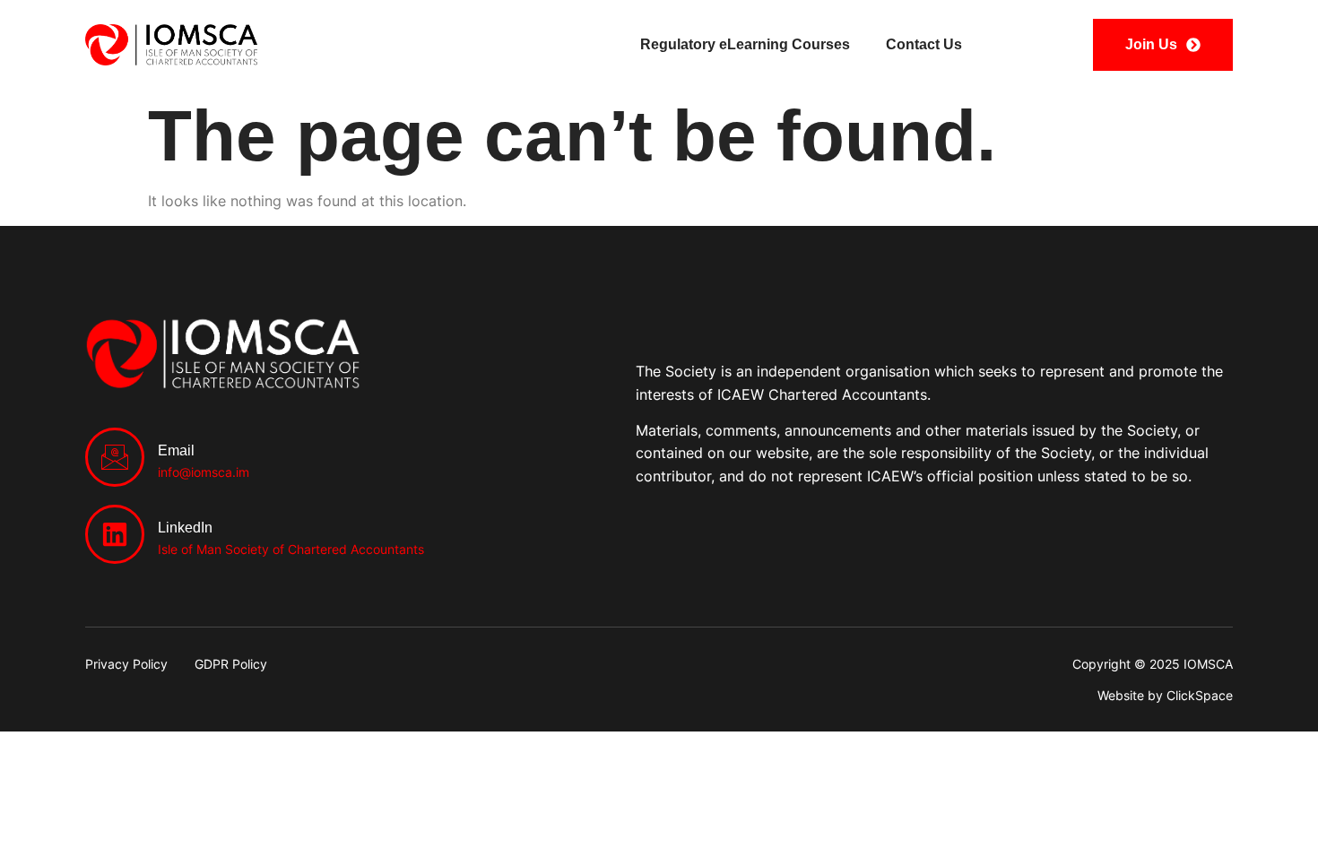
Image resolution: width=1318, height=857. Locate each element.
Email (176, 450)
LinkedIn (185, 527)
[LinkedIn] (114, 534)
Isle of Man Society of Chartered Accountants (291, 549)
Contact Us (924, 44)
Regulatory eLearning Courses (745, 44)
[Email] (114, 457)
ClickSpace (1199, 695)
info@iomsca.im (203, 472)
